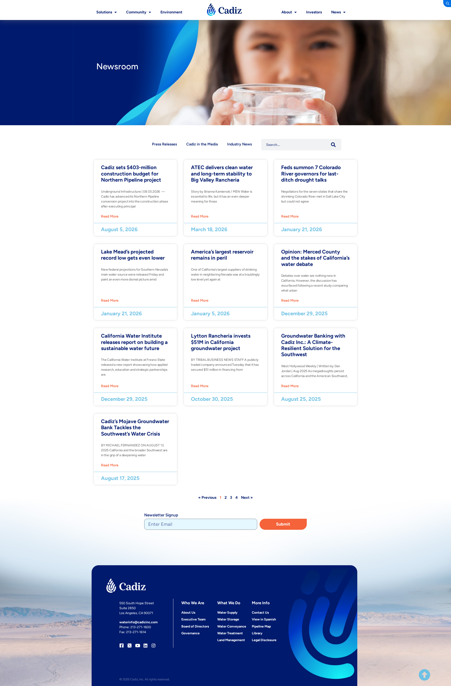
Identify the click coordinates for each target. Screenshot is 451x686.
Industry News (239, 144)
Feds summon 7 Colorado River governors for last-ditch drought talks (311, 173)
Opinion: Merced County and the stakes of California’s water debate (315, 258)
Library (257, 633)
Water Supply (227, 613)
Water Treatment (230, 633)
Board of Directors (195, 626)
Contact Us (260, 613)
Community (136, 12)
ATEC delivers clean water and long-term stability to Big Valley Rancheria (222, 173)
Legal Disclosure (264, 640)
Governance (190, 633)
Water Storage (228, 619)
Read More (109, 216)
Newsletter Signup (161, 515)
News (336, 12)
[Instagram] (153, 645)
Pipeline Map (261, 626)
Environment (171, 12)
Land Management (231, 640)
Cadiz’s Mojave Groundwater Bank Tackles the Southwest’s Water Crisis (135, 427)
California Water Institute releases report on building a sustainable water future (134, 342)
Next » (247, 497)
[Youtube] (137, 645)
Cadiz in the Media (202, 144)
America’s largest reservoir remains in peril (222, 255)
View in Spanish (264, 619)
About (286, 12)
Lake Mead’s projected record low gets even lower (133, 255)
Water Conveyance (231, 626)
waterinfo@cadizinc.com (138, 622)
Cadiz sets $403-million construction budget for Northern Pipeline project (131, 173)
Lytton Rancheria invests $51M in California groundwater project (220, 342)
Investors (314, 12)
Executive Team (193, 619)
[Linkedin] (145, 645)
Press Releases (164, 144)
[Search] (333, 144)
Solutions (104, 12)
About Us (188, 613)
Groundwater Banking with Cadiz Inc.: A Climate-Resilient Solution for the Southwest (313, 345)
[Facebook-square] (121, 645)
